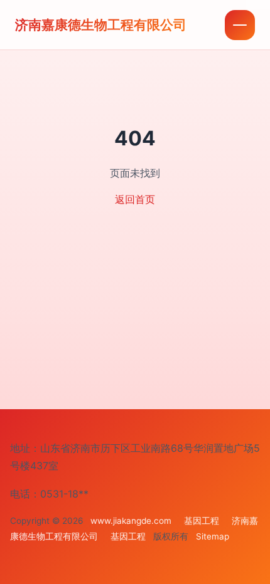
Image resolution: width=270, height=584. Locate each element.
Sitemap (212, 536)
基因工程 (201, 521)
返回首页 (135, 199)
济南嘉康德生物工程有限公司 (100, 25)
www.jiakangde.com (130, 521)
